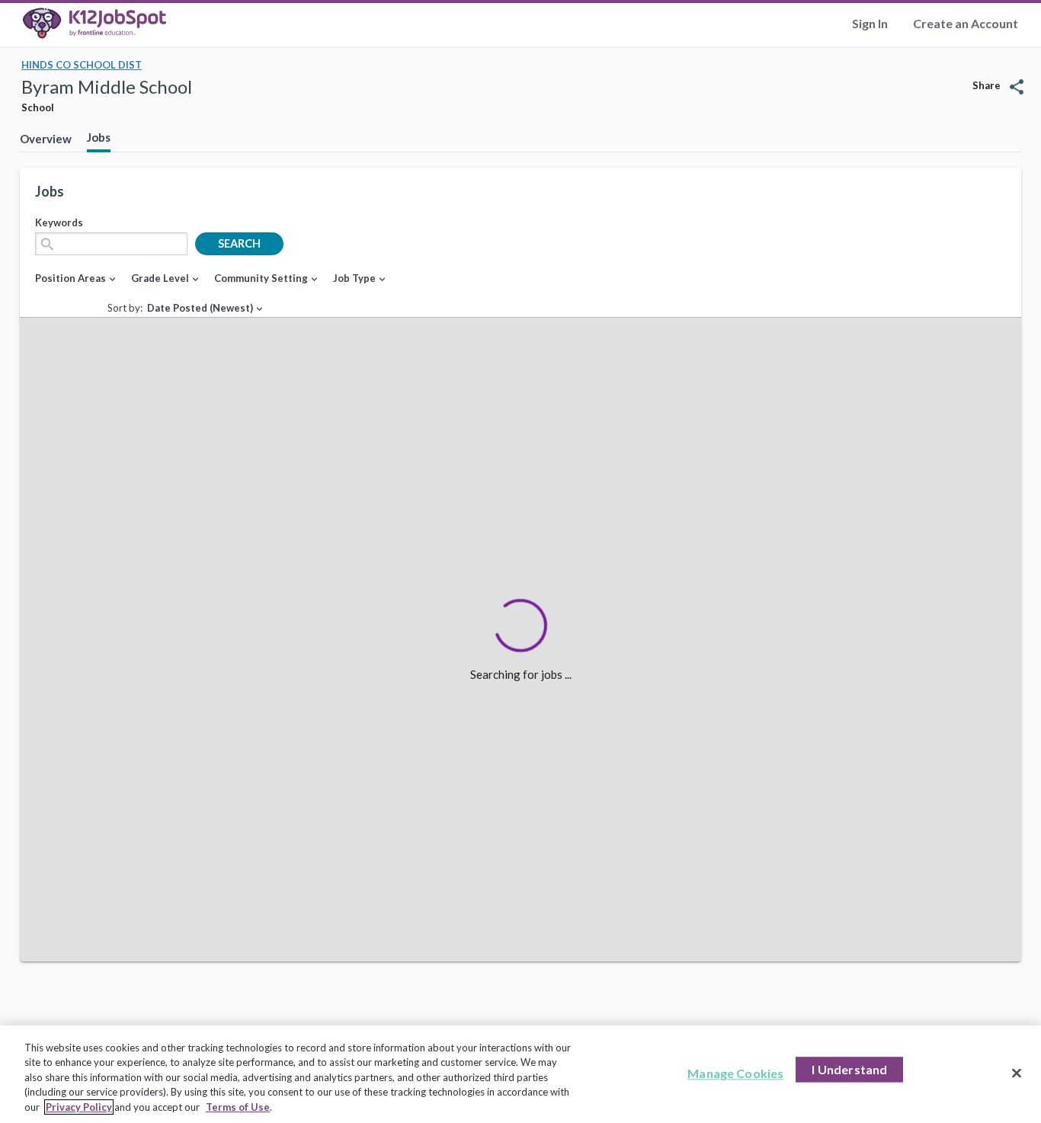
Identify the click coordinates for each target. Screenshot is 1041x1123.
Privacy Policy (79, 1107)
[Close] (1016, 1073)
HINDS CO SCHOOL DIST (81, 65)
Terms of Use (238, 1107)
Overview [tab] (46, 139)
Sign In (870, 23)
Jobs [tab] (99, 137)
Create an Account (965, 23)
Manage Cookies (735, 1074)
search (239, 243)
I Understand (849, 1070)
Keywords (59, 222)
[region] (520, 1074)
